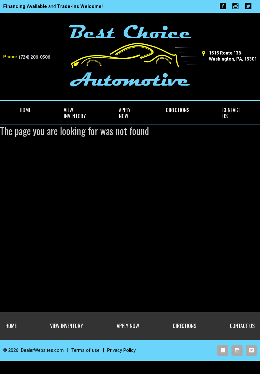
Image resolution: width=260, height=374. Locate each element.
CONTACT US (231, 113)
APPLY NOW (125, 113)
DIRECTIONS (177, 110)
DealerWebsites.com (42, 350)
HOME (25, 110)
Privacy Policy (121, 350)
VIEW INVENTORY (75, 113)
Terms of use (85, 350)
